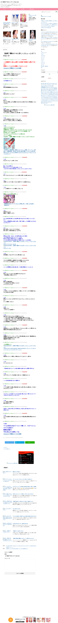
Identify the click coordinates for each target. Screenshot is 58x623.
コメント (7, 558)
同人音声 (46, 97)
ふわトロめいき (54, 96)
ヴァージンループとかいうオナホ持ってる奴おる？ (22, 479)
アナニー (48, 87)
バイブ (42, 60)
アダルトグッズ (44, 52)
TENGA (43, 87)
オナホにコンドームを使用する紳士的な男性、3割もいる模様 (24, 486)
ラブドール (43, 62)
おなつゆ (50, 96)
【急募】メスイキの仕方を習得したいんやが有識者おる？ (17, 548)
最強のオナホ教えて (16, 471)
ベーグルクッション (44, 96)
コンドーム (43, 56)
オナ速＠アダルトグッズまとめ (10, 2)
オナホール (5, 447)
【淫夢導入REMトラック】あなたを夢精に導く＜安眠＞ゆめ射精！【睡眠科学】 (19, 204)
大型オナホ (50, 90)
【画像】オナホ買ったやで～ (18, 530)
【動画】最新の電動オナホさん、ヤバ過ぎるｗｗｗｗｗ (23, 538)
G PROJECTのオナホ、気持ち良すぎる (20, 523)
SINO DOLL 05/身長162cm (32, 40)
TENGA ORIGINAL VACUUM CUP (7, 23)
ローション (43, 63)
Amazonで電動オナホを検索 (12, 68)
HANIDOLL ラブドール (15, 40)
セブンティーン (46, 94)
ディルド (42, 59)
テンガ (51, 85)
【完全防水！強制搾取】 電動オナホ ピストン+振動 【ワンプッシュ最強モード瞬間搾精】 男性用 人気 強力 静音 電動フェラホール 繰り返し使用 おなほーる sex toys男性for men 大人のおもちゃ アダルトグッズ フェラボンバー (20, 152)
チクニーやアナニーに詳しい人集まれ (47, 26)
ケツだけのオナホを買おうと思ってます (48, 34)
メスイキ (51, 88)
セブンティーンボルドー (46, 95)
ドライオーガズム (46, 91)
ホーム (4, 9)
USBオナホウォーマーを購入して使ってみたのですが (23, 493)
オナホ (5, 448)
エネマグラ (45, 90)
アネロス (54, 93)
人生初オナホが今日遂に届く (46, 27)
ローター (42, 64)
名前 (6, 554)
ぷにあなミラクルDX (23, 23)
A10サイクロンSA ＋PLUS (32, 16)
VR (41, 51)
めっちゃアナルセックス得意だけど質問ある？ (49, 23)
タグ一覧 (22, 9)
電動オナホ (8, 448)
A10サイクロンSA (53, 98)
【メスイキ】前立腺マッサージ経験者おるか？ (49, 24)
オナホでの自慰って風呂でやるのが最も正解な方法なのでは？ (25, 516)
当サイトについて (14, 9)
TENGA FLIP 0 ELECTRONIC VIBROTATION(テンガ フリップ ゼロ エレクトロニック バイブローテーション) (20, 349)
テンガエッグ (51, 97)
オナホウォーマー (55, 95)
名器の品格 (55, 97)
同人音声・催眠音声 (44, 66)
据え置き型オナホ (52, 94)
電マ (42, 67)
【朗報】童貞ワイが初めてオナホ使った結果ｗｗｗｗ (23, 501)
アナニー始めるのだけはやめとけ (47, 41)
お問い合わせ (32, 9)
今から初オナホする (16, 508)
